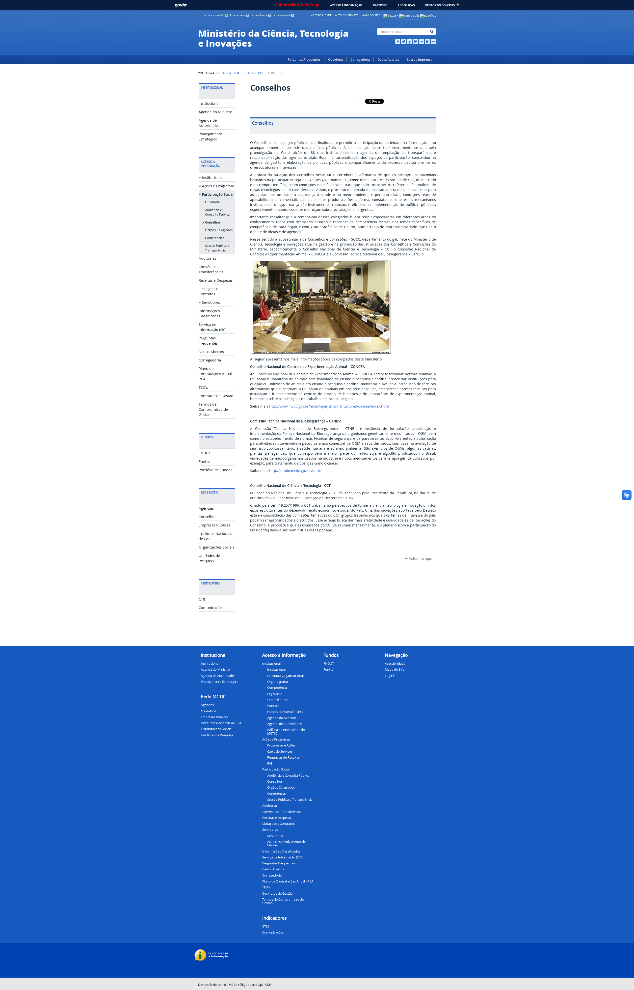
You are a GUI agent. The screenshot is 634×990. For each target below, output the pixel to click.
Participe (380, 5)
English (390, 675)
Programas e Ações (281, 745)
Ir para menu (239, 15)
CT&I (203, 599)
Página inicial (231, 73)
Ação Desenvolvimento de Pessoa (286, 843)
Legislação (406, 5)
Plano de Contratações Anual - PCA (216, 373)
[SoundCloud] (421, 41)
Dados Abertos (388, 59)
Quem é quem (277, 699)
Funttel (205, 461)
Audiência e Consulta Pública (217, 212)
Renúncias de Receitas (283, 757)
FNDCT (204, 453)
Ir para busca (260, 15)
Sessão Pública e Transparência (217, 247)
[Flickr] (433, 41)
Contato (273, 705)
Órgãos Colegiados (219, 230)
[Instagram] (409, 41)
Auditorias (207, 258)
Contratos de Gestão (216, 395)
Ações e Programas (218, 186)
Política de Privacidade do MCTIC (286, 731)
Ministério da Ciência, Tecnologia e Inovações (273, 38)
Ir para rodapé (283, 15)
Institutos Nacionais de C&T (221, 723)
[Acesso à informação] (211, 954)
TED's (203, 387)
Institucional (209, 103)
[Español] (428, 15)
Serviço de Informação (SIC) (282, 857)
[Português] (409, 15)
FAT (269, 763)
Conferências (214, 238)
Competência (277, 687)
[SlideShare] (427, 41)
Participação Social (218, 194)
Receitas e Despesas (216, 280)
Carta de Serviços (279, 751)
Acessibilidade (321, 15)
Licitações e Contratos (278, 823)
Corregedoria (360, 59)
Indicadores (274, 918)
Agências (206, 508)
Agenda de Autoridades (284, 723)
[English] (390, 15)
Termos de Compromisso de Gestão (213, 409)
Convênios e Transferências (282, 811)
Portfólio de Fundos (215, 470)
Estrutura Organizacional (285, 675)
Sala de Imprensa (419, 59)
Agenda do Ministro (215, 112)
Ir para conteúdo (215, 15)
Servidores (211, 302)
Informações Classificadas (281, 851)
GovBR (180, 4)
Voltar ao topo (420, 558)
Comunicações (211, 607)
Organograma (277, 681)
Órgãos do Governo (440, 5)
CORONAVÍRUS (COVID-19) (297, 5)
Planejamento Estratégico (219, 681)
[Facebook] (397, 41)
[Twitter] (403, 41)
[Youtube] (415, 41)
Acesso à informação (346, 5)
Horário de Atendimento (285, 711)
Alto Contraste (346, 15)
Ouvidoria (335, 59)
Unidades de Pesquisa (217, 735)
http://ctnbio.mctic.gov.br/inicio (295, 470)
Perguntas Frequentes (304, 59)
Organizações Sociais (216, 547)
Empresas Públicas (214, 525)
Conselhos (254, 73)
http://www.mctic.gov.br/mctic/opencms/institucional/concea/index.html (329, 406)
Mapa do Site (371, 15)
